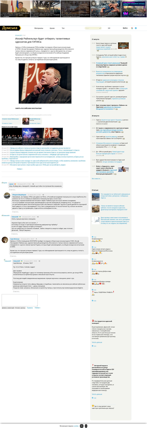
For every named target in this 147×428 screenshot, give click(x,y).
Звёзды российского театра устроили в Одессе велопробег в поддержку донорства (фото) (40, 148)
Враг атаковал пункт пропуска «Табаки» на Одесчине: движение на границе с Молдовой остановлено (45, 14)
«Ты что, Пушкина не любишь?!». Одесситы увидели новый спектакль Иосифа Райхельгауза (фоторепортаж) (32, 141)
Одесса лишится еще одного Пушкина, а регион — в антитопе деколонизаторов (75, 15)
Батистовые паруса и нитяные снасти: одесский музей (106, 44)
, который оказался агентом (114, 82)
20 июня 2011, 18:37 (27, 239)
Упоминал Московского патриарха (107, 143)
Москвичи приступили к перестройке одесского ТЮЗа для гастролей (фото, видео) (37, 165)
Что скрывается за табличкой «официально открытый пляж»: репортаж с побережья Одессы (115, 196)
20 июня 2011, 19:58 (30, 261)
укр (109, 28)
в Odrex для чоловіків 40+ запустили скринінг (111, 89)
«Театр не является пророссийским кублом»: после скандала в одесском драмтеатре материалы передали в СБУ (114, 208)
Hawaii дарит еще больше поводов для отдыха (110, 152)
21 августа (95, 39)
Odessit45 (15, 217)
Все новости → (97, 178)
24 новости (5, 123)
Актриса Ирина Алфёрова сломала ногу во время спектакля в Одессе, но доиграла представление (43, 152)
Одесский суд (100, 137)
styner (11, 184)
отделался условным (118, 99)
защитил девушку (111, 137)
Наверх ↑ (20, 169)
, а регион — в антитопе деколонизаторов (112, 121)
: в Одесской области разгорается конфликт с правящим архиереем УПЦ (112, 145)
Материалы (38, 28)
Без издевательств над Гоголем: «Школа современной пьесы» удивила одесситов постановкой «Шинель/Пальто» (11, 141)
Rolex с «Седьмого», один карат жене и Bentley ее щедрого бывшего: (105, 168)
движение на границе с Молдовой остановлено (108, 108)
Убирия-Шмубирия (19, 195)
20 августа (95, 116)
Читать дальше (97, 342)
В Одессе (99, 80)
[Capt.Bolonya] (5, 242)
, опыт (116, 132)
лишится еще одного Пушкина (111, 120)
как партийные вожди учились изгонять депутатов (109, 131)
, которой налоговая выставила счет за (109, 137)
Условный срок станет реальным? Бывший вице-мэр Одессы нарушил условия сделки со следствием (15, 14)
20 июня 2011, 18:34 (28, 217)
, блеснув (105, 173)
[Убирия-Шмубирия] (7, 198)
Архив (52, 28)
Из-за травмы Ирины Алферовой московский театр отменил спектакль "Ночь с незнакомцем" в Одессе (44, 150)
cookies (76, 426)
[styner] (4, 183)
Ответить (12, 190)
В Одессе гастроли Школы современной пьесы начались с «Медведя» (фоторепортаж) (39, 154)
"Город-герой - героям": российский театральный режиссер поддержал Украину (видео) (52, 141)
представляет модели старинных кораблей (103, 48)
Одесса (98, 120)
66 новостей (33, 123)
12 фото (10, 123)
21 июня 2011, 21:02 (34, 195)
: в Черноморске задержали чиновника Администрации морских (111, 74)
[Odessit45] (6, 215)
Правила (30, 308)
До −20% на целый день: (104, 152)
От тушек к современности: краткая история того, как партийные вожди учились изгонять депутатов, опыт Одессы (104, 14)
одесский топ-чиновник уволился (106, 171)
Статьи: (95, 190)
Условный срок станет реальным (108, 63)
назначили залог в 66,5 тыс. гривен (113, 57)
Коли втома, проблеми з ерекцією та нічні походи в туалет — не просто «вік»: (110, 87)
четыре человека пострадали (112, 162)
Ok (82, 426)
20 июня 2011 (18, 35)
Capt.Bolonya (14, 239)
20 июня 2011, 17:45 (24, 184)
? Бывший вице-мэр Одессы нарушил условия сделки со (111, 65)
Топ (63, 28)
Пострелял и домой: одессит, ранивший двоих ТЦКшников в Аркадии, (111, 98)
